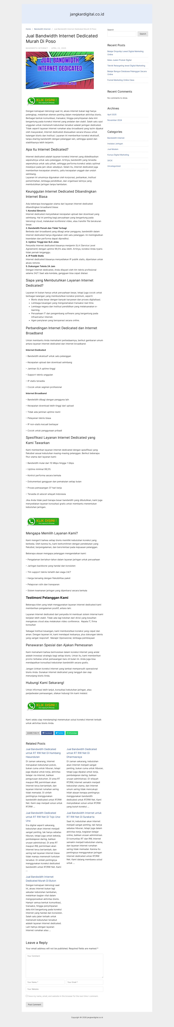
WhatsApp (73, 733)
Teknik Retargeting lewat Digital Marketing (126, 65)
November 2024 (114, 120)
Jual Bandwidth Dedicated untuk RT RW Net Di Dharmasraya (82, 753)
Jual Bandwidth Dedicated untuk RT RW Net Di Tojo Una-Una (43, 816)
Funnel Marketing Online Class (120, 80)
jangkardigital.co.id (87, 14)
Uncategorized (114, 166)
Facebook (48, 733)
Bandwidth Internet (42, 29)
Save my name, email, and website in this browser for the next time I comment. (63, 996)
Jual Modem (112, 149)
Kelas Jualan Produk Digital (119, 60)
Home (28, 29)
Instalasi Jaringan (115, 143)
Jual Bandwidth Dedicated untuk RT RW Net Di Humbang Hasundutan (43, 753)
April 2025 (111, 114)
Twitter (60, 733)
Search (110, 30)
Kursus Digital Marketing (118, 155)
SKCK (109, 160)
